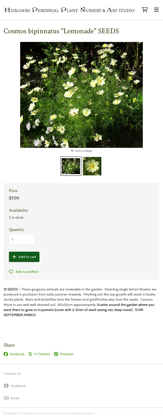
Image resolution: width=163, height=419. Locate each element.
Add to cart (27, 257)
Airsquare (89, 413)
